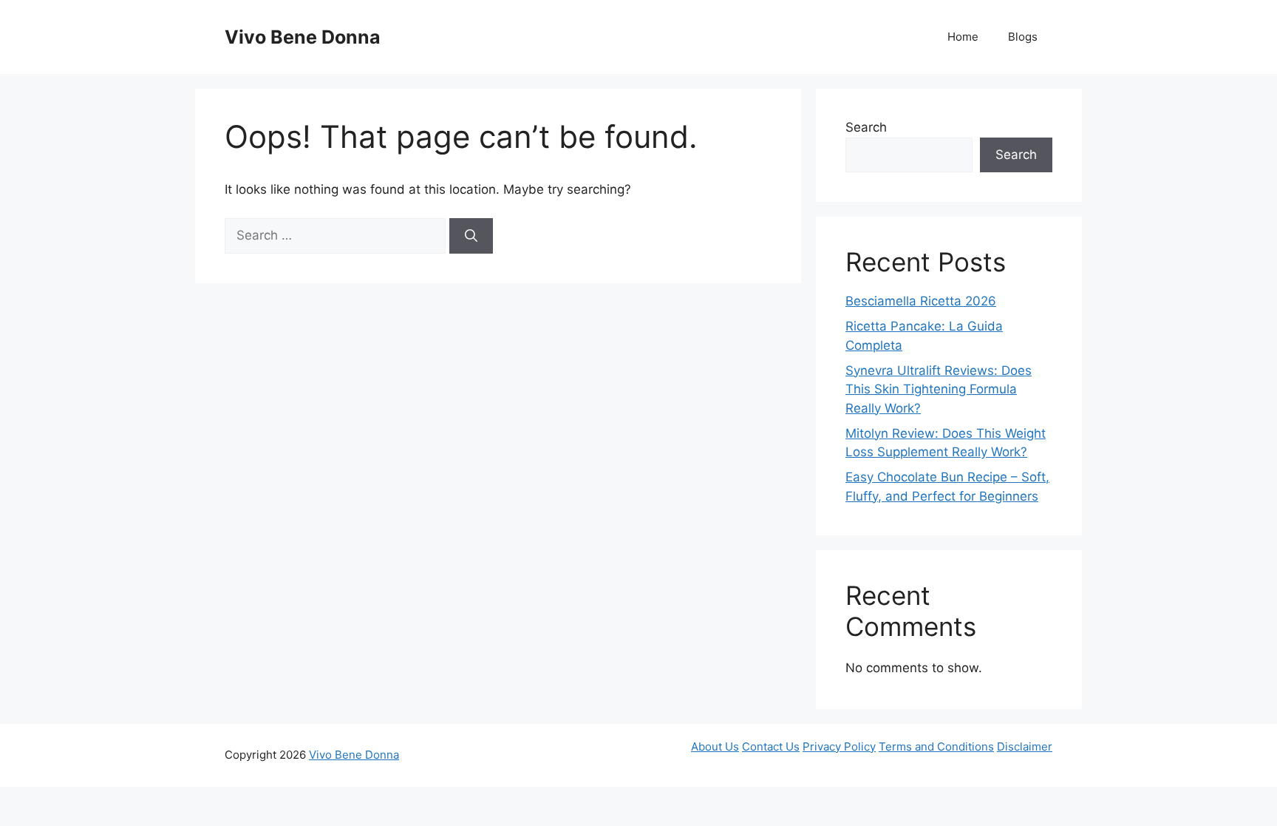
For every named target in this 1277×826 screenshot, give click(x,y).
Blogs (1023, 37)
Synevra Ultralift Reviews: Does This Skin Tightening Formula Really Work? (938, 389)
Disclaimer (1024, 746)
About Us (715, 746)
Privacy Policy (839, 746)
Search (866, 127)
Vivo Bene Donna (303, 37)
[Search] (471, 236)
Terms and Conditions (936, 746)
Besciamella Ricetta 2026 (920, 301)
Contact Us (771, 746)
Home (962, 37)
